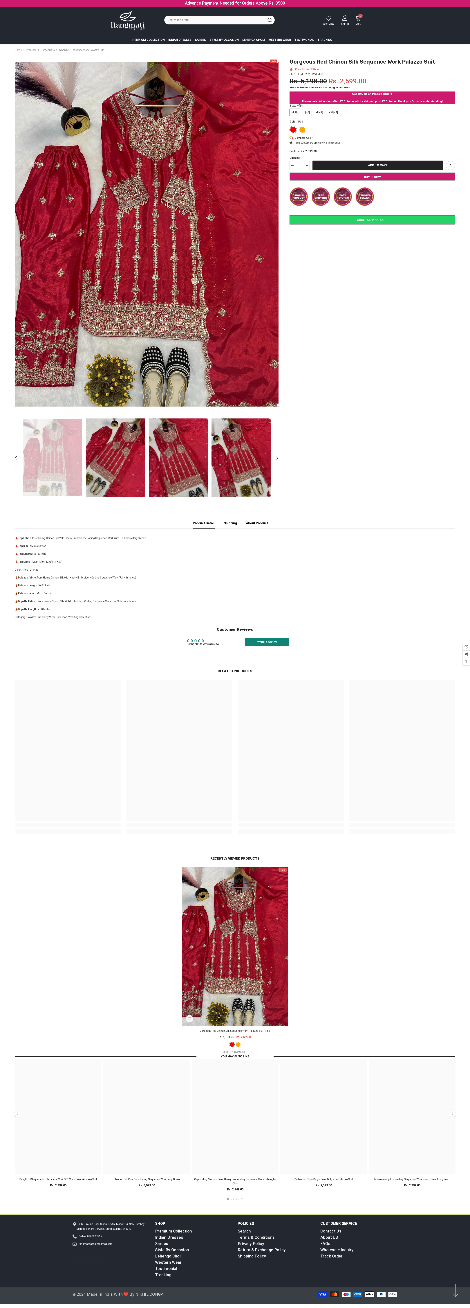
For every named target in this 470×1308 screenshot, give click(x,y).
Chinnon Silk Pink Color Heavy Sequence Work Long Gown (147, 1179)
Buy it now (372, 177)
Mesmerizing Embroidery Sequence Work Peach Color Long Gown (412, 1179)
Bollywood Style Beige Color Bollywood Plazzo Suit (323, 1179)
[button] (16, 458)
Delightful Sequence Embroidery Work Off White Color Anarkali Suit (58, 1179)
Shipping (230, 523)
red (232, 1044)
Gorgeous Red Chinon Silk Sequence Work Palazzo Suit (235, 1030)
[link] (68, 825)
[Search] (219, 20)
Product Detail (204, 523)
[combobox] (214, 20)
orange (238, 1044)
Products (31, 49)
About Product (257, 523)
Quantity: (295, 157)
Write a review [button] (267, 642)
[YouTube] (95, 1259)
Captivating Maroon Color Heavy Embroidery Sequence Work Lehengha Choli (235, 1181)
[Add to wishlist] (450, 165)
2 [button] (233, 1199)
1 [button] (228, 1199)
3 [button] (237, 1199)
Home (18, 49)
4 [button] (242, 1199)
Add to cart (378, 165)
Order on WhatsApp (372, 220)
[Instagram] (76, 1259)
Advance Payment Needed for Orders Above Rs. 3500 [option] (235, 3)
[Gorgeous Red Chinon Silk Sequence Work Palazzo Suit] (235, 946)
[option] (147, 234)
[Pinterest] (85, 1259)
